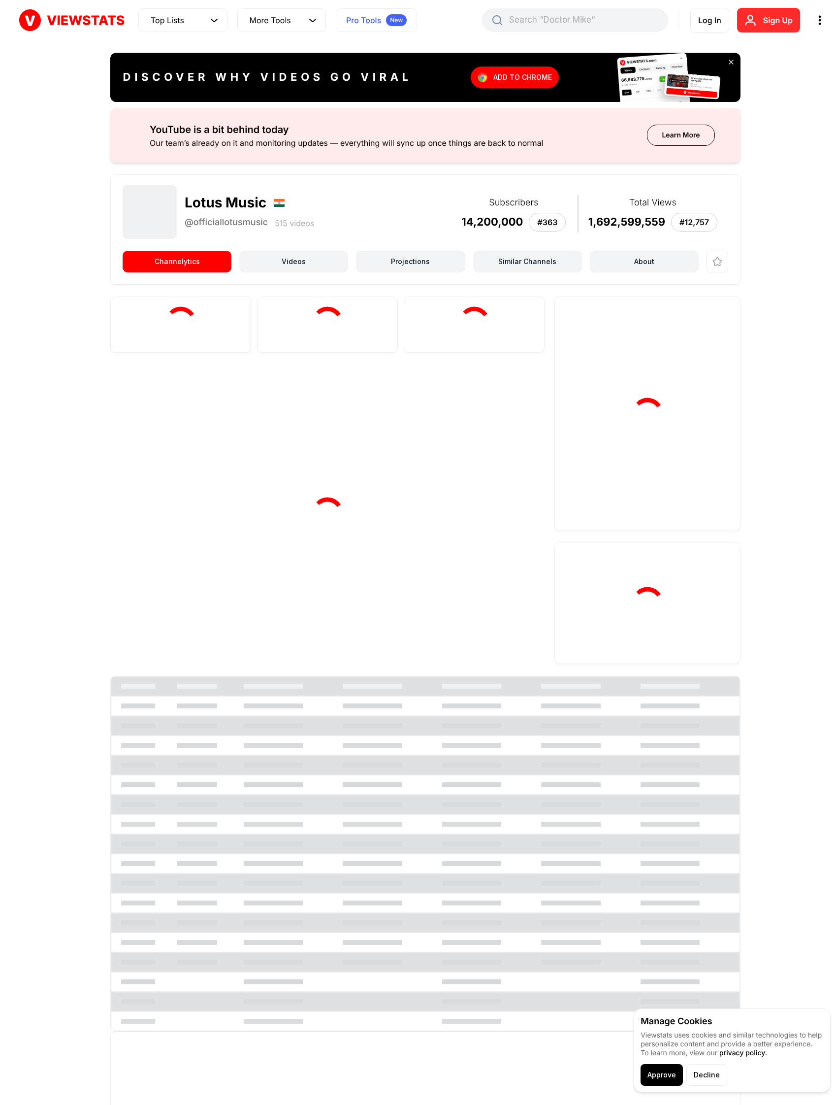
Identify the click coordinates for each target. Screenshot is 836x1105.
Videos (294, 261)
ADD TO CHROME (522, 77)
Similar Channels (527, 261)
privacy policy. (743, 1053)
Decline (707, 1075)
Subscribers (202, 384)
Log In (709, 20)
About (644, 261)
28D (423, 382)
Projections (410, 261)
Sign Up (778, 20)
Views (145, 384)
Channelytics (177, 261)
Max (519, 382)
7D (390, 382)
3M (457, 382)
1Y (486, 382)
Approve (661, 1075)
